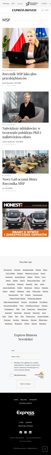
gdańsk (15, 280)
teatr (16, 316)
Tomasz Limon (30, 316)
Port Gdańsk (33, 302)
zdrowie (34, 323)
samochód (8, 313)
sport (4, 316)
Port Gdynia (43, 302)
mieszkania (20, 291)
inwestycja (20, 284)
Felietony (9, 125)
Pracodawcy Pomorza (32, 306)
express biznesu (20, 277)
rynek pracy (31, 309)
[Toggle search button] (43, 10)
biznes (45, 270)
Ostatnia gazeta (25, 403)
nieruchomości (13, 295)
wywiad (26, 323)
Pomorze (24, 302)
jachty (42, 284)
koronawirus (8, 270)
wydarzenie (18, 323)
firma (43, 277)
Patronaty (33, 400)
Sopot (44, 313)
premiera (44, 306)
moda (28, 291)
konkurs (37, 288)
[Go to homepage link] (24, 10)
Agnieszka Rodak (28, 270)
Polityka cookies (25, 441)
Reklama (23, 400)
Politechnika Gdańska (34, 298)
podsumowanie (37, 295)
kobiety (19, 288)
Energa (43, 273)
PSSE (17, 309)
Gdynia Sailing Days (33, 280)
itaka (36, 284)
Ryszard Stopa (41, 309)
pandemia (17, 270)
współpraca (8, 323)
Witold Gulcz (43, 320)
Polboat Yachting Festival (17, 298)
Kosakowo (45, 288)
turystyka (16, 320)
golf (43, 280)
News (16, 400)
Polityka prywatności (33, 438)
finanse (37, 277)
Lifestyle (12, 291)
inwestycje (29, 284)
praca (21, 306)
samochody (18, 313)
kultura (5, 291)
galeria (8, 280)
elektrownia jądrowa (31, 273)
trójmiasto (7, 320)
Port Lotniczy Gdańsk (10, 306)
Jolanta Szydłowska (9, 288)
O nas (21, 422)
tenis (22, 316)
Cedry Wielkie (10, 273)
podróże (28, 295)
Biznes (6, 176)
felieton (29, 277)
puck (23, 309)
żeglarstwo (42, 323)
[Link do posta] (25, 107)
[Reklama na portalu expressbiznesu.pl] (25, 219)
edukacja (20, 273)
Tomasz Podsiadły (43, 316)
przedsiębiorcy (9, 309)
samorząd (27, 313)
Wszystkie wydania (25, 426)
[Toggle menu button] (47, 10)
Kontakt (29, 422)
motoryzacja (36, 291)
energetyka (9, 277)
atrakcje (38, 270)
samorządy (36, 313)
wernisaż (34, 320)
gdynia (22, 280)
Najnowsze (9, 70)
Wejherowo (24, 320)
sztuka (10, 316)
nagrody (45, 291)
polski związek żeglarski (11, 302)
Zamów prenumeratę (17, 438)
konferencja (28, 288)
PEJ (22, 295)
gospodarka (11, 284)
